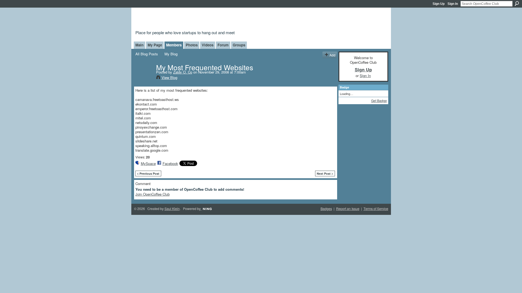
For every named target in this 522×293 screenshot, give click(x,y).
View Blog (169, 77)
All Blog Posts (146, 53)
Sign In (453, 4)
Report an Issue (347, 208)
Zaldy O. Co (182, 72)
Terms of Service (375, 208)
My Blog (171, 53)
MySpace (148, 163)
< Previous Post (148, 173)
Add (332, 55)
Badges (326, 208)
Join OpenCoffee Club (152, 194)
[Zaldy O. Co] (144, 78)
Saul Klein (172, 208)
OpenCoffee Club (223, 19)
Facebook (170, 163)
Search (517, 3)
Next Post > (325, 173)
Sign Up (439, 4)
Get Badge (379, 100)
